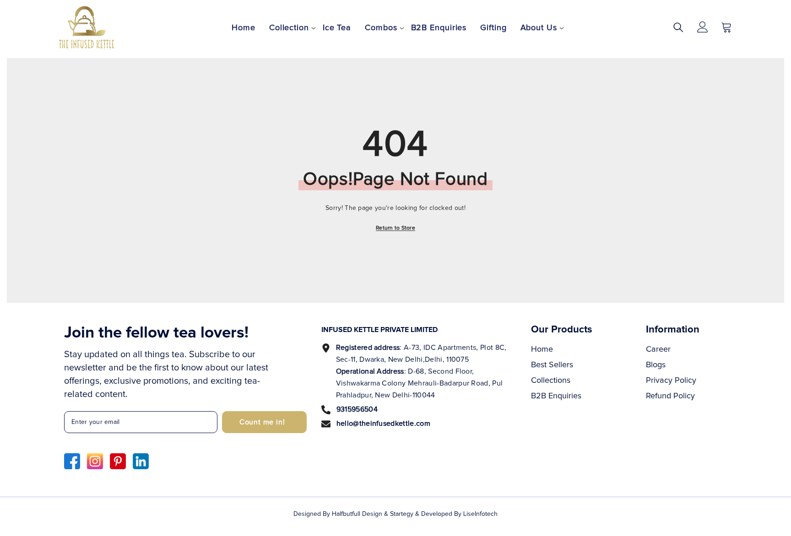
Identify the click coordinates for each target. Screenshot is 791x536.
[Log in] (702, 26)
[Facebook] (72, 461)
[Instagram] (95, 461)
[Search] (678, 27)
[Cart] (726, 26)
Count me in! (262, 422)
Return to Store (395, 228)
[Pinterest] (118, 461)
